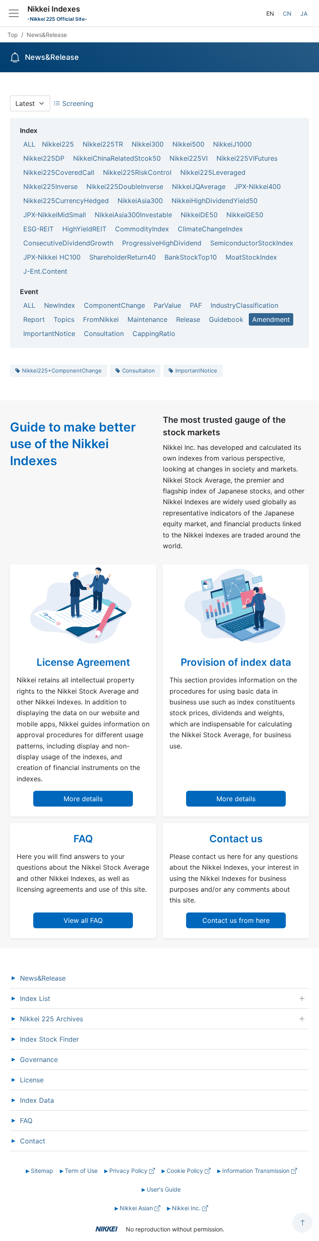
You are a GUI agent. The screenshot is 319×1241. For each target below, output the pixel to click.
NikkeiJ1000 (232, 144)
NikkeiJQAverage (199, 186)
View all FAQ (83, 920)
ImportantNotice (49, 333)
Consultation (104, 333)
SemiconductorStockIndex (251, 243)
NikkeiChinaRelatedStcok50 (117, 158)
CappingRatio (154, 333)
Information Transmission (256, 1170)
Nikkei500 (188, 144)
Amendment (271, 319)
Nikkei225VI (188, 158)
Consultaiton (138, 370)
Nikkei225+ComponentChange (62, 370)
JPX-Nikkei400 (257, 186)
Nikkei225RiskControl (137, 172)
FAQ (26, 1120)
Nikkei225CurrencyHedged (66, 200)
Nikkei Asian (137, 1208)
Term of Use (81, 1170)
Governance (39, 1059)
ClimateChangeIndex (210, 229)
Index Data (37, 1100)
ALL (29, 144)
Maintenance (147, 319)
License (32, 1080)
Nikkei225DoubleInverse (124, 186)
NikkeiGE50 (244, 215)
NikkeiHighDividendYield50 (215, 200)
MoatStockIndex (251, 257)
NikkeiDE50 (199, 215)
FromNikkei (101, 319)
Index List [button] (35, 998)
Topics (64, 319)
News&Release (43, 978)
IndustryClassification (244, 305)
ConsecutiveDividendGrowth (68, 243)
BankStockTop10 (190, 257)
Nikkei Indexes (53, 9)
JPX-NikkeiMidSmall (54, 215)
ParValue (167, 305)
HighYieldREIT (84, 229)
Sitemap (42, 1170)
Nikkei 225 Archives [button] (51, 1019)
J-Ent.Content (45, 271)
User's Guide (164, 1189)
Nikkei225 (58, 144)
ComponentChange (114, 305)
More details (83, 799)
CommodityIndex (142, 229)
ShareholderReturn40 (122, 257)
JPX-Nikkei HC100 (52, 257)
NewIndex (59, 305)
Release (188, 319)
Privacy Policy (129, 1170)
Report (34, 319)
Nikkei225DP (43, 158)
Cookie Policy (186, 1170)
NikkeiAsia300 (140, 200)
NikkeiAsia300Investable (133, 215)
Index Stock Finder (49, 1039)
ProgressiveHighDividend (161, 243)
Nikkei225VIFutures (246, 158)
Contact (32, 1141)
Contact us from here (236, 920)
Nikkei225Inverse (50, 186)
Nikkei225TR (103, 144)
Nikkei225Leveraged (212, 172)
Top (12, 34)
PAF (196, 305)
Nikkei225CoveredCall (58, 172)
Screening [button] (76, 103)
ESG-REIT (38, 229)
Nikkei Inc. (187, 1208)
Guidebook (226, 319)
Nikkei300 (148, 144)
